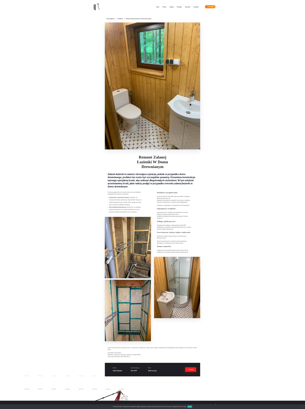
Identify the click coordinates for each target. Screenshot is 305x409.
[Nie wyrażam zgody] (303, 406)
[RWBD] (97, 7)
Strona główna (110, 18)
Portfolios (120, 18)
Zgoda (189, 406)
